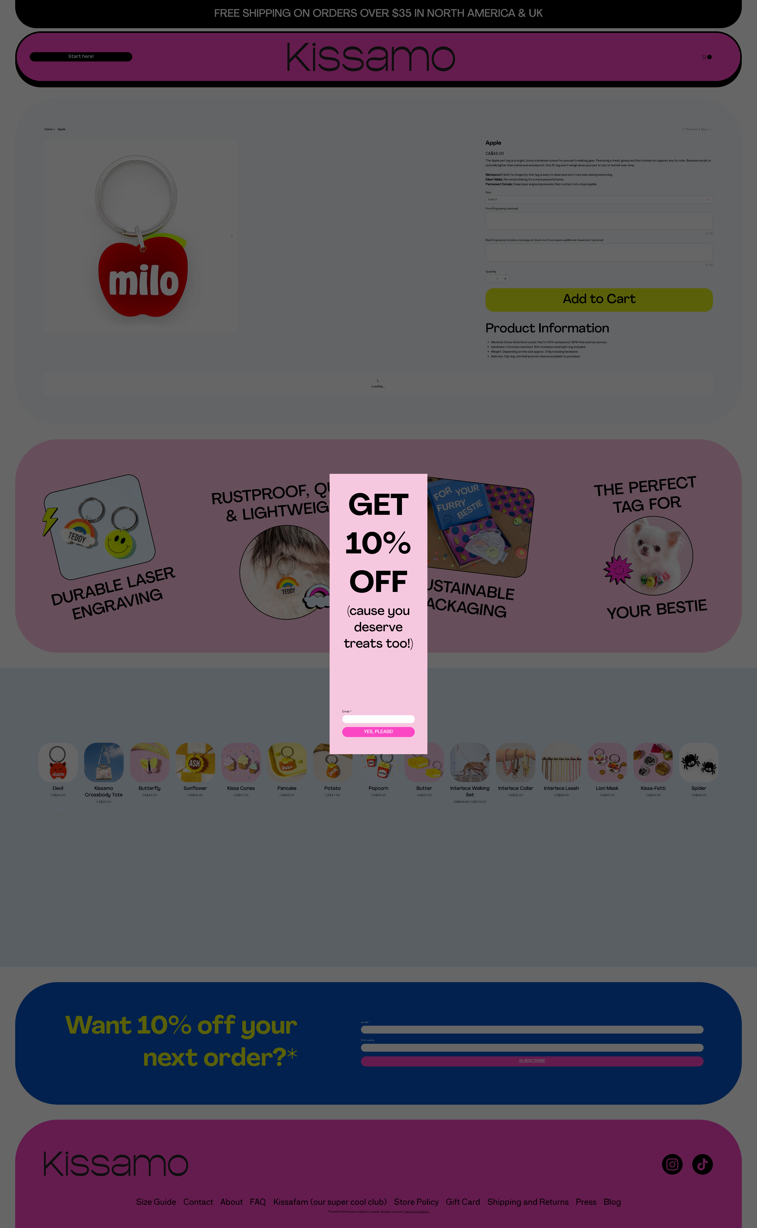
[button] (417, 486)
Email (346, 714)
